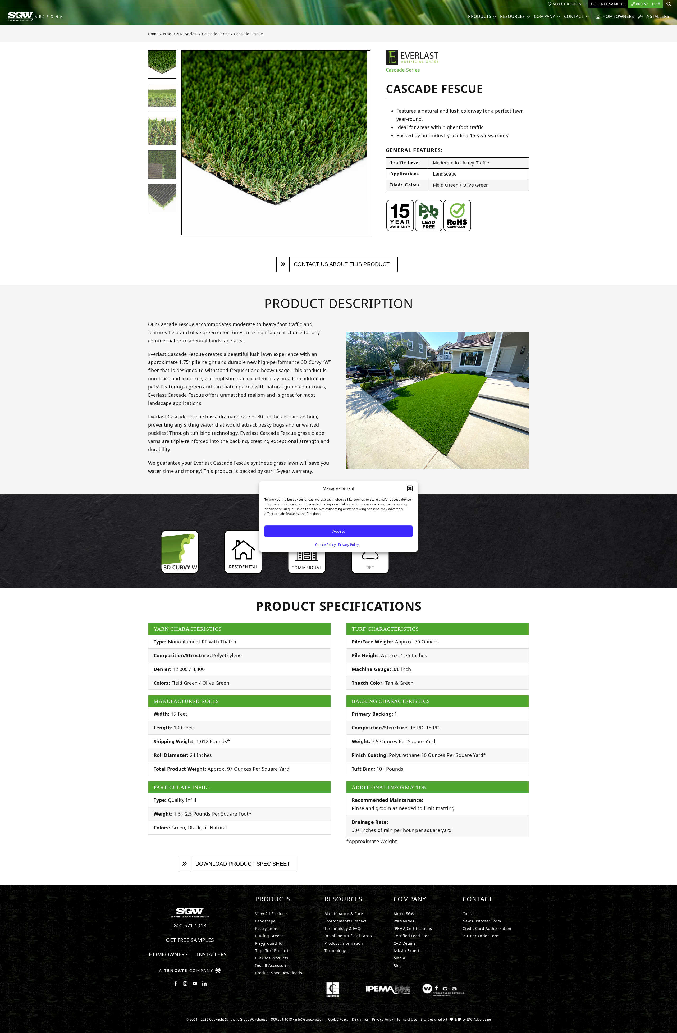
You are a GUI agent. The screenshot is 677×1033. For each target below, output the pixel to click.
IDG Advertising (479, 1019)
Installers (212, 954)
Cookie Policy (325, 544)
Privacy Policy (348, 544)
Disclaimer (360, 1019)
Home (153, 33)
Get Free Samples (190, 940)
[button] (410, 488)
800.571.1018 (190, 925)
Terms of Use (407, 1019)
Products (171, 33)
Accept (338, 531)
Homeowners (168, 954)
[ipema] (388, 984)
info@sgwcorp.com (309, 1019)
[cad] (332, 984)
